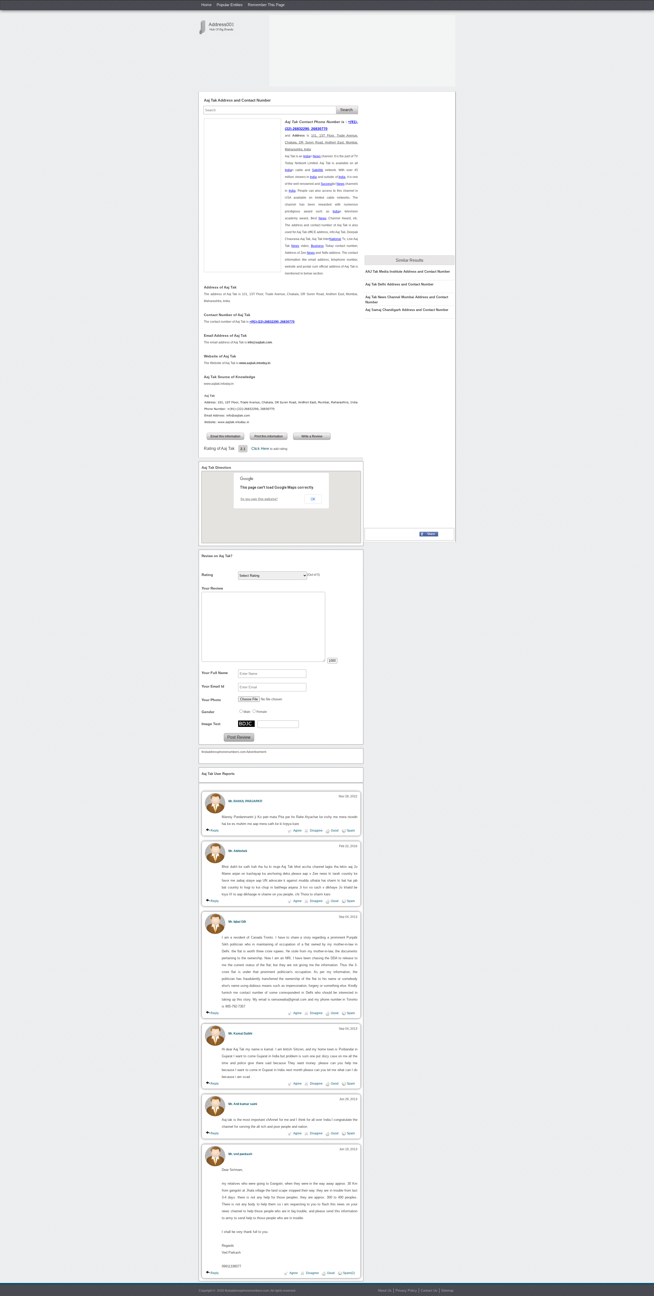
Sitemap (447, 1290)
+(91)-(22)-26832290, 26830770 (272, 321)
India (306, 156)
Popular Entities (230, 5)
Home (206, 5)
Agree (297, 830)
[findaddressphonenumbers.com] (219, 27)
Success (326, 183)
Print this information (268, 436)
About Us (385, 1290)
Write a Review (311, 436)
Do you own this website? (259, 499)
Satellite (317, 170)
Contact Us (429, 1290)
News (317, 156)
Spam (351, 830)
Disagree (316, 830)
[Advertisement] (362, 51)
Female (261, 711)
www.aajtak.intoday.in (219, 383)
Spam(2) (349, 1273)
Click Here (260, 448)
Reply (215, 830)
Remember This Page (266, 5)
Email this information (225, 436)
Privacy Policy (406, 1290)
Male (246, 711)
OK (313, 499)
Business (317, 245)
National (335, 239)
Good (334, 830)
